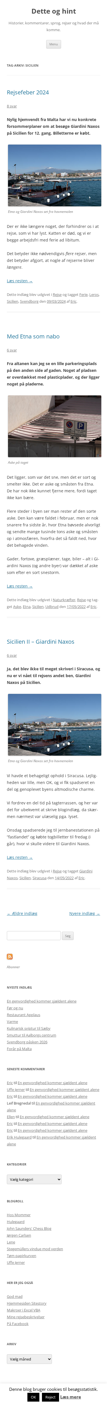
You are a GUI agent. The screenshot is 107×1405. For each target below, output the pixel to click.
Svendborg (29, 301)
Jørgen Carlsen (19, 1235)
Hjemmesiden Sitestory (27, 1303)
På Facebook (18, 1323)
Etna (27, 606)
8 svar (12, 106)
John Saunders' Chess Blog (29, 1228)
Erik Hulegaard (19, 1137)
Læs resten (20, 280)
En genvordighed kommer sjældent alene (41, 1001)
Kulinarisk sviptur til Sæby (29, 1028)
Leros (94, 294)
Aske (17, 606)
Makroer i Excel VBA (23, 1310)
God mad (15, 1296)
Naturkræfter (64, 599)
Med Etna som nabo (33, 336)
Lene (11, 1242)
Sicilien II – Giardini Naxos (40, 641)
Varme (12, 1021)
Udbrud (51, 606)
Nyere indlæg (84, 913)
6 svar (12, 350)
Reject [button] (50, 1397)
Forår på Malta (19, 1048)
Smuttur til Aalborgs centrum (31, 1035)
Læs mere (70, 1397)
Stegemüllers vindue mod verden (35, 1248)
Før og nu (15, 1007)
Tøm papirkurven (21, 1255)
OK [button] (33, 1397)
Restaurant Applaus (23, 1014)
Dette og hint (53, 11)
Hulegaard (16, 1221)
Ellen (11, 1116)
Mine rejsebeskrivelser (26, 1316)
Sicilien (12, 301)
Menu (53, 44)
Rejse (57, 294)
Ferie (83, 294)
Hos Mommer (19, 1214)
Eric (73, 301)
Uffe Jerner (16, 1089)
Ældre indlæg (22, 913)
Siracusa (40, 877)
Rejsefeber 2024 (28, 92)
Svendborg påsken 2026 (27, 1041)
